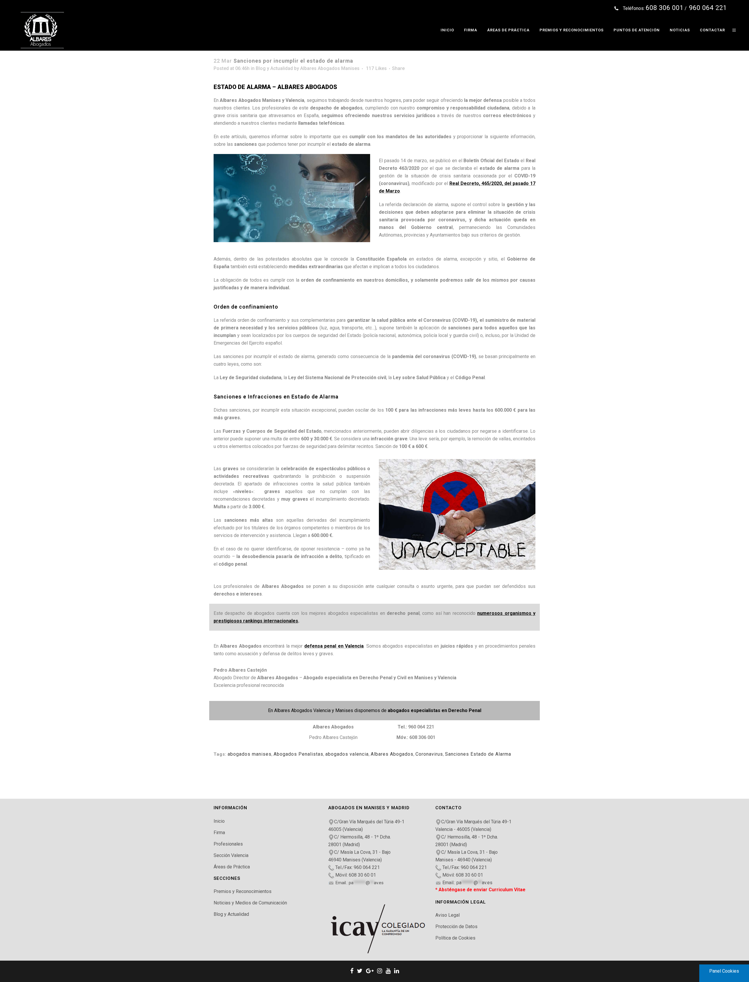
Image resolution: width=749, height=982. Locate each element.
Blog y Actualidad (274, 68)
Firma (219, 832)
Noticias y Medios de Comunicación (250, 903)
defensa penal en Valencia (334, 646)
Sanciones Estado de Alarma (478, 754)
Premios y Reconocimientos (243, 891)
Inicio (219, 821)
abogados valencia (347, 754)
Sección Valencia (231, 855)
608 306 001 (422, 737)
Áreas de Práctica (232, 867)
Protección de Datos (456, 926)
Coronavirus (429, 754)
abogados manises (250, 754)
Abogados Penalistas (298, 754)
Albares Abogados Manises (330, 68)
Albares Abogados (392, 754)
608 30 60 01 (362, 875)
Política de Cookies (455, 938)
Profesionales (228, 844)
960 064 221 (421, 727)
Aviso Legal (447, 915)
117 (376, 68)
